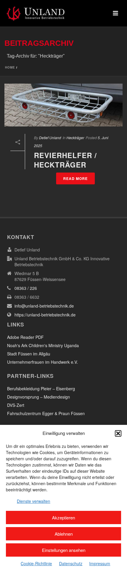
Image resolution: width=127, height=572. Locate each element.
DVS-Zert (15, 405)
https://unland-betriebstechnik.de (45, 314)
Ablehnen (64, 534)
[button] (118, 433)
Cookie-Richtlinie (36, 563)
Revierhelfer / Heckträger (65, 159)
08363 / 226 (25, 288)
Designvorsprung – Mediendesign (38, 396)
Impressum (99, 563)
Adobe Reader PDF (25, 337)
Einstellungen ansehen (63, 550)
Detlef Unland (50, 137)
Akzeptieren (63, 517)
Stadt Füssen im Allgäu (28, 353)
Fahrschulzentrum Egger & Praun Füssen (46, 413)
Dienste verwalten (33, 501)
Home (10, 67)
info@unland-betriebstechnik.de (44, 305)
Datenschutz (70, 563)
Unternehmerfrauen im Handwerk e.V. (42, 362)
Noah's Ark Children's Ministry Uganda (43, 345)
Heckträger (75, 137)
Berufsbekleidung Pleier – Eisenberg (41, 388)
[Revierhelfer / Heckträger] (63, 105)
